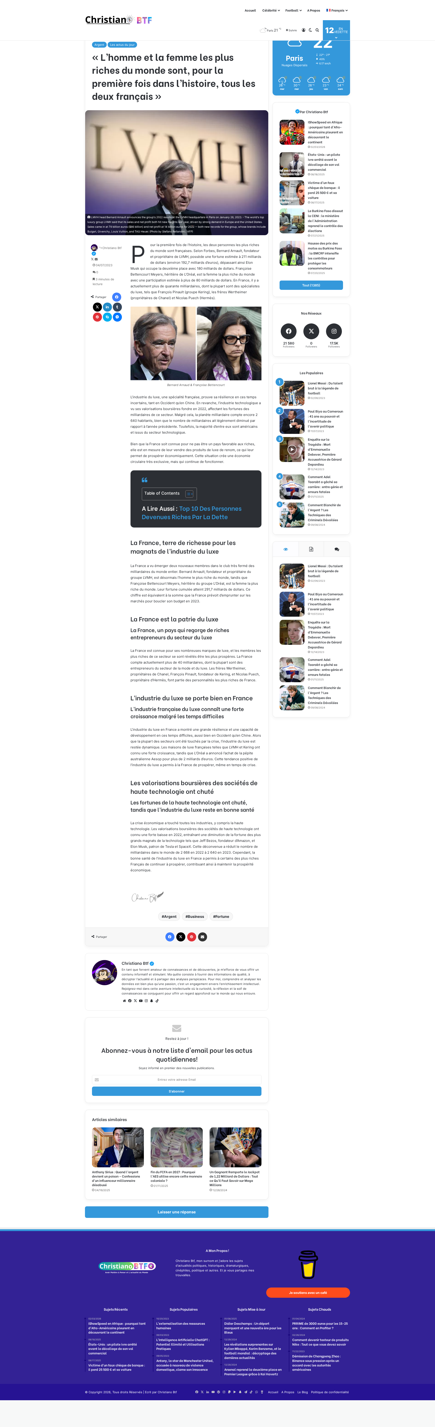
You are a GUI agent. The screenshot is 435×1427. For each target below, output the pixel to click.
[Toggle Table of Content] (187, 494)
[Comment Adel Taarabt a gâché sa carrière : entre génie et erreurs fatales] (292, 486)
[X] (135, 1001)
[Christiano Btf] (119, 20)
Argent (99, 44)
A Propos (313, 10)
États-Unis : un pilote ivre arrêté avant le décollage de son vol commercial (324, 162)
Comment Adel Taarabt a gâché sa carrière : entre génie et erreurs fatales (325, 484)
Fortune (222, 916)
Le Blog (302, 1392)
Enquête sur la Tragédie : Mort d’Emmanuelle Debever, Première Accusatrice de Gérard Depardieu (325, 452)
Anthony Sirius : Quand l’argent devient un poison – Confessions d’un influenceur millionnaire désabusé (116, 1178)
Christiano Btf (138, 963)
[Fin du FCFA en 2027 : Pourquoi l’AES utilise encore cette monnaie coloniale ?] (177, 1147)
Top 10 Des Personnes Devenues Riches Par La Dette (192, 512)
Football (291, 10)
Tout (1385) (311, 285)
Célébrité (269, 10)
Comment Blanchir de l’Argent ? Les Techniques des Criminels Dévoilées (324, 512)
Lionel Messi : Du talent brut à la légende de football (325, 388)
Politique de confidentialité (330, 1392)
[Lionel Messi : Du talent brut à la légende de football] (292, 393)
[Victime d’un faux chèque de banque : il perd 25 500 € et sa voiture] (292, 192)
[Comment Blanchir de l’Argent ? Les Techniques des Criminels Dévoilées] (292, 515)
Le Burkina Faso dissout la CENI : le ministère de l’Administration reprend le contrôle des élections (325, 220)
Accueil (250, 10)
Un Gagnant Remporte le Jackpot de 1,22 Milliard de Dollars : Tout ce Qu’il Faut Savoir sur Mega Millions (235, 1178)
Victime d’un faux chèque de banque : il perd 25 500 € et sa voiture (324, 190)
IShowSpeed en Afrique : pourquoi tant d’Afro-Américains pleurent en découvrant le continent (325, 132)
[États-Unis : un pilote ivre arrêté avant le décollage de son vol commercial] (292, 164)
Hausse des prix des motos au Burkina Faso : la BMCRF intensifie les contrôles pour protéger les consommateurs (325, 255)
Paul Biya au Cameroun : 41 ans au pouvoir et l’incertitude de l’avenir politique (325, 418)
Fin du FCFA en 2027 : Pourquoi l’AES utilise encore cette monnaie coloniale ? (176, 1176)
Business (196, 916)
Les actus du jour (122, 44)
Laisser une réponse (177, 1212)
